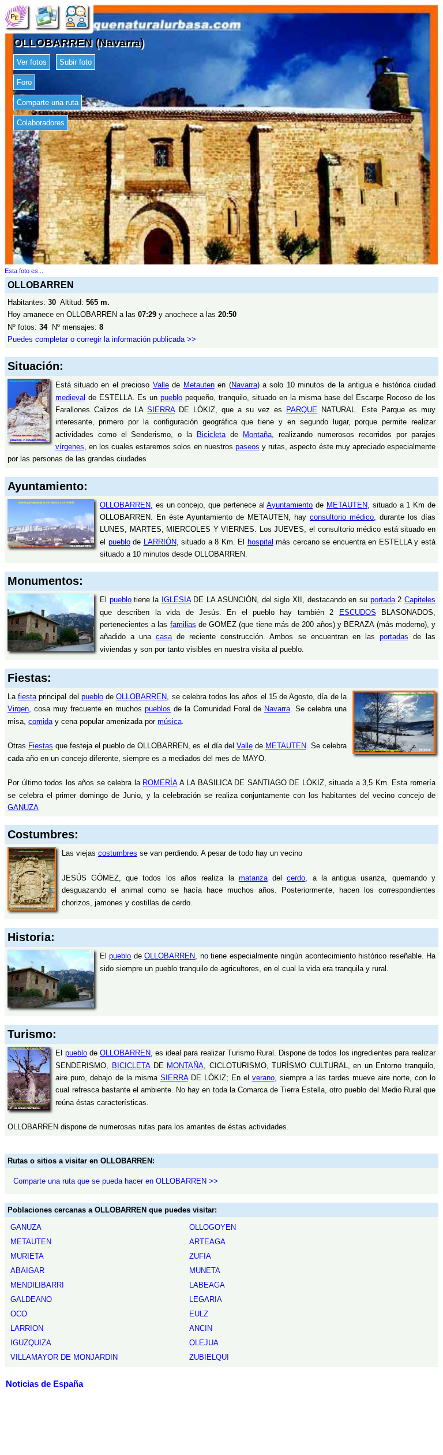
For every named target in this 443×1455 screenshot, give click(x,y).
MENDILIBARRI (37, 1285)
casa (164, 636)
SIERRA (161, 409)
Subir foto (75, 62)
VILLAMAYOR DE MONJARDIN (64, 1357)
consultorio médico (342, 517)
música (169, 721)
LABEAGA (207, 1285)
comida (40, 721)
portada (382, 599)
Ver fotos (32, 62)
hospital (260, 542)
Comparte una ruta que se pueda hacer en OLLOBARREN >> (115, 1181)
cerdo (296, 878)
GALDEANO (31, 1299)
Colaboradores (41, 122)
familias (183, 624)
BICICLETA (131, 1065)
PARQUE (301, 409)
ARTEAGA (207, 1241)
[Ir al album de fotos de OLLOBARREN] (46, 16)
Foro (24, 82)
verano (263, 1077)
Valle (161, 384)
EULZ (198, 1313)
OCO (18, 1313)
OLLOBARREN (125, 505)
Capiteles (420, 599)
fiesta (27, 696)
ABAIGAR (27, 1270)
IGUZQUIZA (30, 1342)
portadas (394, 636)
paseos (247, 446)
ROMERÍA (159, 782)
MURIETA (27, 1256)
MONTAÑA (185, 1065)
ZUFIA (200, 1256)
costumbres (117, 853)
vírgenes (69, 446)
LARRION (26, 1328)
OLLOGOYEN (212, 1227)
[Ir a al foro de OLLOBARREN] (76, 16)
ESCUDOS (357, 612)
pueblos (158, 708)
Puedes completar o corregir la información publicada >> (101, 339)
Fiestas (40, 745)
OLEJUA (204, 1342)
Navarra (244, 384)
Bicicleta (211, 434)
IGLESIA (176, 599)
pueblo (171, 397)
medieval (70, 397)
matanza (253, 878)
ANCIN (200, 1328)
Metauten (199, 384)
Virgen (18, 708)
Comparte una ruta (47, 102)
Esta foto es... (24, 270)
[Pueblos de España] (16, 16)
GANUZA (23, 807)
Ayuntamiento (289, 505)
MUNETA (204, 1270)
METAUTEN (346, 505)
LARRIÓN (160, 542)
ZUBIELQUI (209, 1357)
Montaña (257, 434)
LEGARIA (205, 1299)
